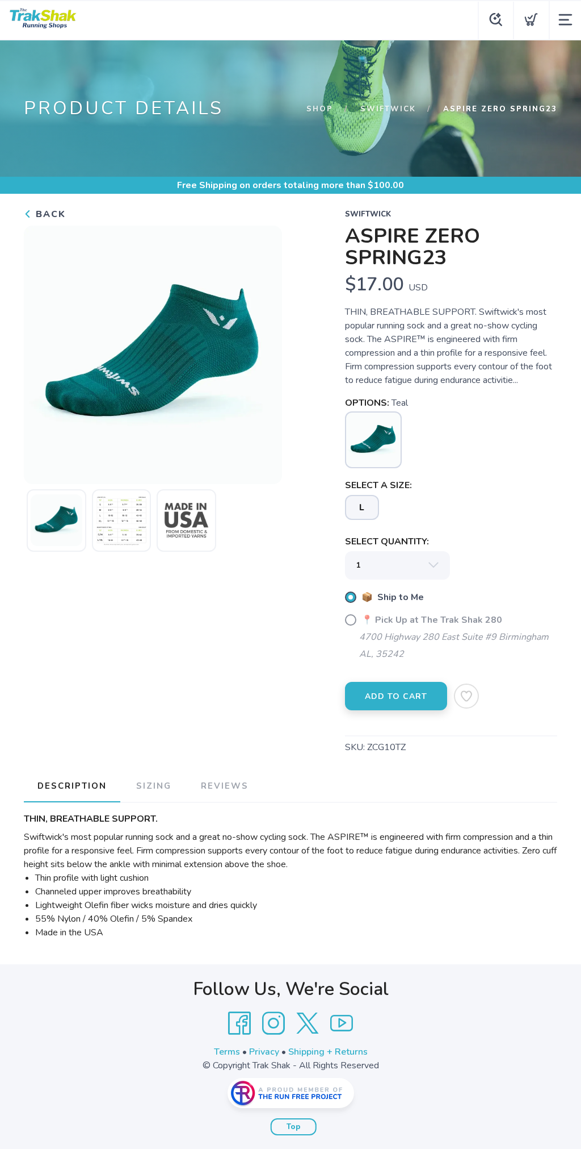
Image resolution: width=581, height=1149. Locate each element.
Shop (319, 109)
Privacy (264, 1052)
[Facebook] (239, 1023)
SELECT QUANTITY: (387, 541)
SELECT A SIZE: (378, 485)
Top (294, 1127)
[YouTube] (342, 1023)
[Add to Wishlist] (466, 696)
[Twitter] (307, 1023)
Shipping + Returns (328, 1052)
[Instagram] (273, 1023)
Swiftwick (388, 109)
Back (49, 214)
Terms (227, 1052)
